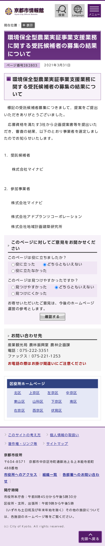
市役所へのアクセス (20, 474)
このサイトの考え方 (24, 435)
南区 (73, 401)
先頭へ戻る (90, 539)
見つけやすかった (31, 287)
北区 (17, 393)
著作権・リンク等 (22, 443)
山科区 (38, 401)
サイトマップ (57, 443)
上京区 (34, 393)
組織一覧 (50, 474)
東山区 (19, 401)
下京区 (56, 401)
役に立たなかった (31, 270)
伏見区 (56, 410)
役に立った (25, 264)
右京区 (19, 410)
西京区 (38, 410)
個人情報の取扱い (64, 435)
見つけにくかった (31, 293)
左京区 (52, 393)
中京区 (71, 393)
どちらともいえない (65, 264)
